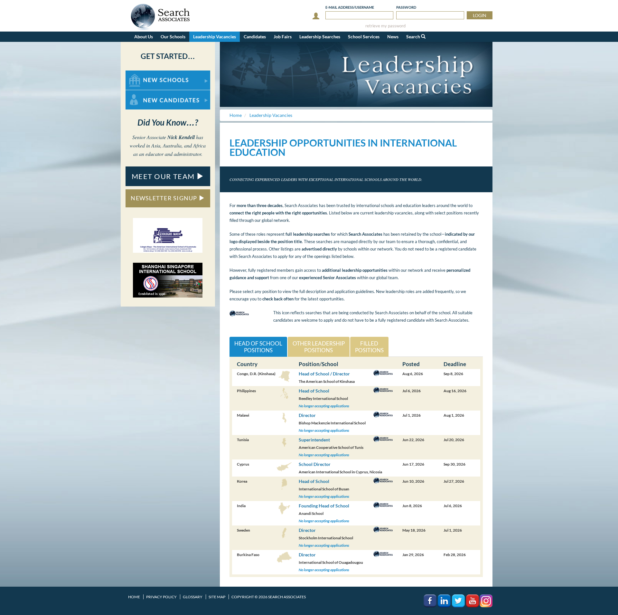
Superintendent (314, 439)
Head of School (314, 390)
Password (406, 7)
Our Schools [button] (173, 36)
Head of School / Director (324, 373)
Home (134, 596)
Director (307, 415)
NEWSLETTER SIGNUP (165, 198)
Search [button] (413, 36)
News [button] (392, 36)
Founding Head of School (324, 505)
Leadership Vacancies (214, 36)
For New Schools (142, 73)
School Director (315, 464)
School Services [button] (363, 36)
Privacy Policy (161, 596)
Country (247, 364)
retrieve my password (385, 26)
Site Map (217, 596)
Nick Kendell (181, 137)
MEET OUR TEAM (164, 176)
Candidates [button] (255, 36)
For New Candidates (146, 93)
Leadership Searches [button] (319, 36)
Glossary (192, 596)
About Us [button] (143, 36)
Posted (411, 364)
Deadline (455, 364)
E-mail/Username (349, 7)
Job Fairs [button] (283, 36)
